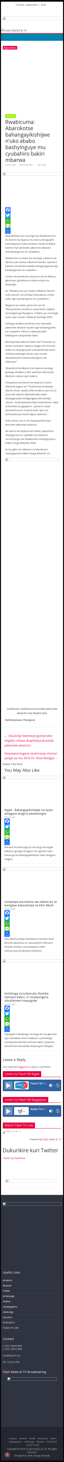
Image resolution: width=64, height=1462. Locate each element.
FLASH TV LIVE (11, 1327)
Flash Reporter (26, 164)
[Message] (32, 225)
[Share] (32, 231)
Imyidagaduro (10, 1306)
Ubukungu (8, 1312)
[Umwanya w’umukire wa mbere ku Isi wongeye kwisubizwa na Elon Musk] (32, 869)
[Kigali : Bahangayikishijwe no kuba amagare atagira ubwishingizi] (32, 778)
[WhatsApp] (32, 220)
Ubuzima (7, 1317)
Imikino (7, 1301)
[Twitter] (32, 215)
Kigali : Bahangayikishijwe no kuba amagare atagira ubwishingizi (28, 811)
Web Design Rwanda (39, 1455)
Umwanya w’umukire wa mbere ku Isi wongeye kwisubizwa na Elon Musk (30, 903)
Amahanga (8, 1296)
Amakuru (7, 1280)
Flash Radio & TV (52, 1139)
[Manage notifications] (7, 1454)
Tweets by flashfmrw (14, 1158)
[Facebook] (32, 210)
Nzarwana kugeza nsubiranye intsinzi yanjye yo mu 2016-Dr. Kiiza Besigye (31, 755)
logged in (23, 1066)
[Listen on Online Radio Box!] (57, 1085)
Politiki (6, 1290)
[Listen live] (8, 1085)
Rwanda (10, 115)
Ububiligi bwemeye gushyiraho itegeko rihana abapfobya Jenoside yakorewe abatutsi (29, 740)
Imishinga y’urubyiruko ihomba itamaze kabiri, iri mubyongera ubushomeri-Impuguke (26, 996)
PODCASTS (9, 1322)
